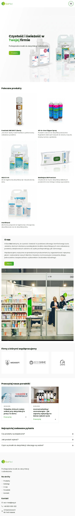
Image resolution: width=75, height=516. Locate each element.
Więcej (9, 264)
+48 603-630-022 (10, 506)
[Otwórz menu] (71, 3)
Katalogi (6, 484)
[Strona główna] (6, 3)
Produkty (14, 53)
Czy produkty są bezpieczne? (13, 434)
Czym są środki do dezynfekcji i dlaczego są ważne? (22, 445)
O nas (5, 487)
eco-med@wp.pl (10, 503)
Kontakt (6, 493)
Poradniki (6, 490)
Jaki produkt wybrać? (9, 440)
